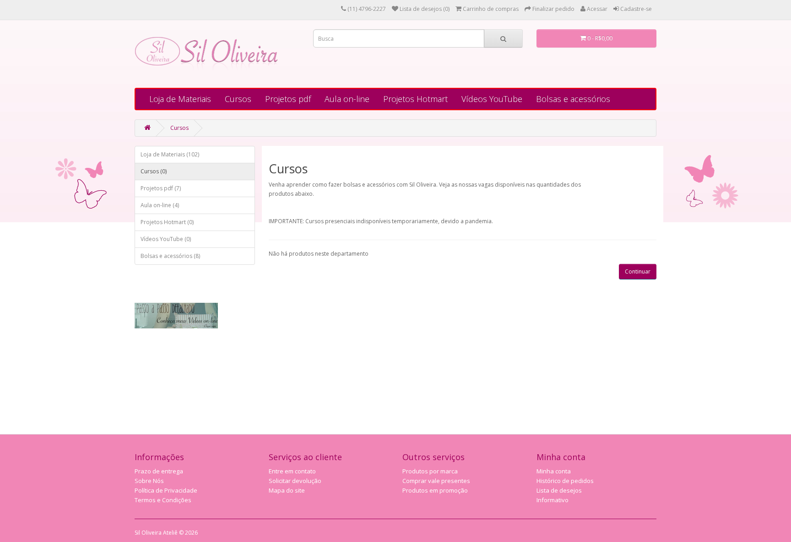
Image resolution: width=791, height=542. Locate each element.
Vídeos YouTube (491, 98)
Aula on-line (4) (160, 205)
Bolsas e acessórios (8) (170, 256)
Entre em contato (292, 471)
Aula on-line (347, 98)
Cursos (238, 98)
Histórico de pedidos (565, 481)
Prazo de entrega (159, 471)
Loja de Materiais (180, 98)
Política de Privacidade (166, 490)
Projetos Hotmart (415, 98)
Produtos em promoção (435, 490)
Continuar (637, 271)
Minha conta (553, 471)
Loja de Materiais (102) (170, 154)
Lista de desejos (559, 490)
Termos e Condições (163, 500)
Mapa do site (287, 490)
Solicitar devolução (295, 481)
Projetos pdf (288, 98)
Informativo (552, 500)
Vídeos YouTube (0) (166, 239)
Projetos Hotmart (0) (167, 222)
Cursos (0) (154, 171)
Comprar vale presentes (436, 481)
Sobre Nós (149, 481)
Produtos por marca (430, 471)
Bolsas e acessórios (573, 98)
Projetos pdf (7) (161, 188)
